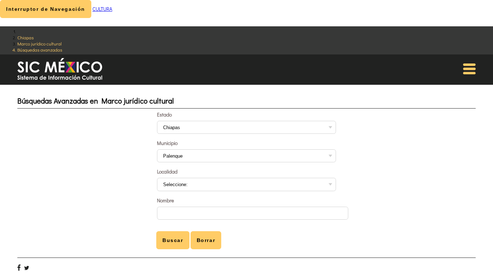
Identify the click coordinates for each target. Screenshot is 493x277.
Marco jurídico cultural (39, 43)
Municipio (167, 143)
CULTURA (102, 8)
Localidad (167, 171)
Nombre (165, 200)
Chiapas (25, 37)
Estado (164, 114)
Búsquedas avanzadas (39, 50)
